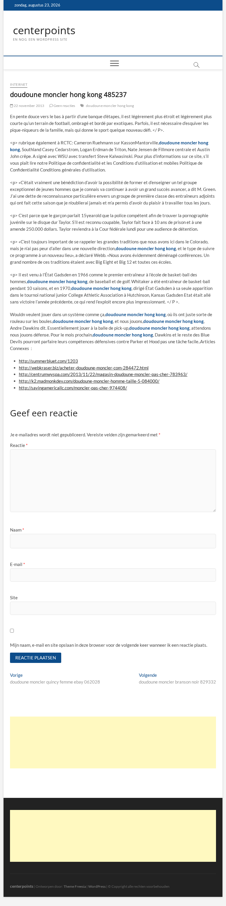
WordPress (97, 886)
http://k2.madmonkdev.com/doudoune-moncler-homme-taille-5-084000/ (89, 381)
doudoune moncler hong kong (110, 105)
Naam (17, 529)
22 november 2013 (28, 105)
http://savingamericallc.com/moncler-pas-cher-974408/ (73, 387)
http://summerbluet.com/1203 (48, 361)
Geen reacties (64, 105)
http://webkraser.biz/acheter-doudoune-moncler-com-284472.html (84, 367)
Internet (19, 84)
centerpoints (44, 30)
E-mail (17, 564)
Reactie (19, 445)
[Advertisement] (113, 742)
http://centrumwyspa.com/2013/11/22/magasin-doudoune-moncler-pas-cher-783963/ (103, 374)
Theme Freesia (75, 886)
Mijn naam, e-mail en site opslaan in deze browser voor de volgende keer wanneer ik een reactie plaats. (108, 645)
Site (14, 597)
